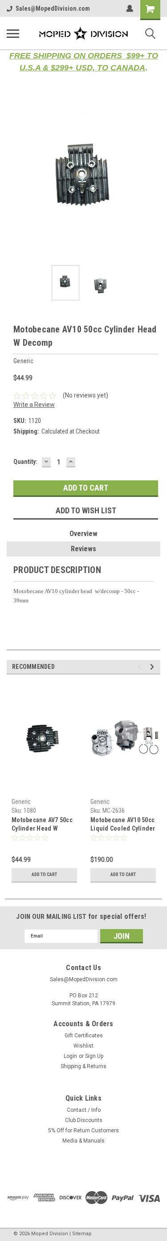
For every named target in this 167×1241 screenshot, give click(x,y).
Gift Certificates (84, 1035)
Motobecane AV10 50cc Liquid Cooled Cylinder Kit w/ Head (122, 825)
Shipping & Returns (83, 1066)
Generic (21, 801)
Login (70, 1056)
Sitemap (82, 1234)
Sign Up (94, 1056)
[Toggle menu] (13, 33)
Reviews (83, 549)
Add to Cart (44, 874)
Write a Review (34, 404)
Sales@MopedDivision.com (53, 8)
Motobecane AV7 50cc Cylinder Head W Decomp (42, 825)
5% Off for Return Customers (83, 1130)
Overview (83, 533)
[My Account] (129, 8)
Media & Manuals (83, 1141)
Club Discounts (83, 1120)
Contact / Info (84, 1110)
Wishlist (83, 1046)
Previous (13, 181)
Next (153, 181)
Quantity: (25, 461)
